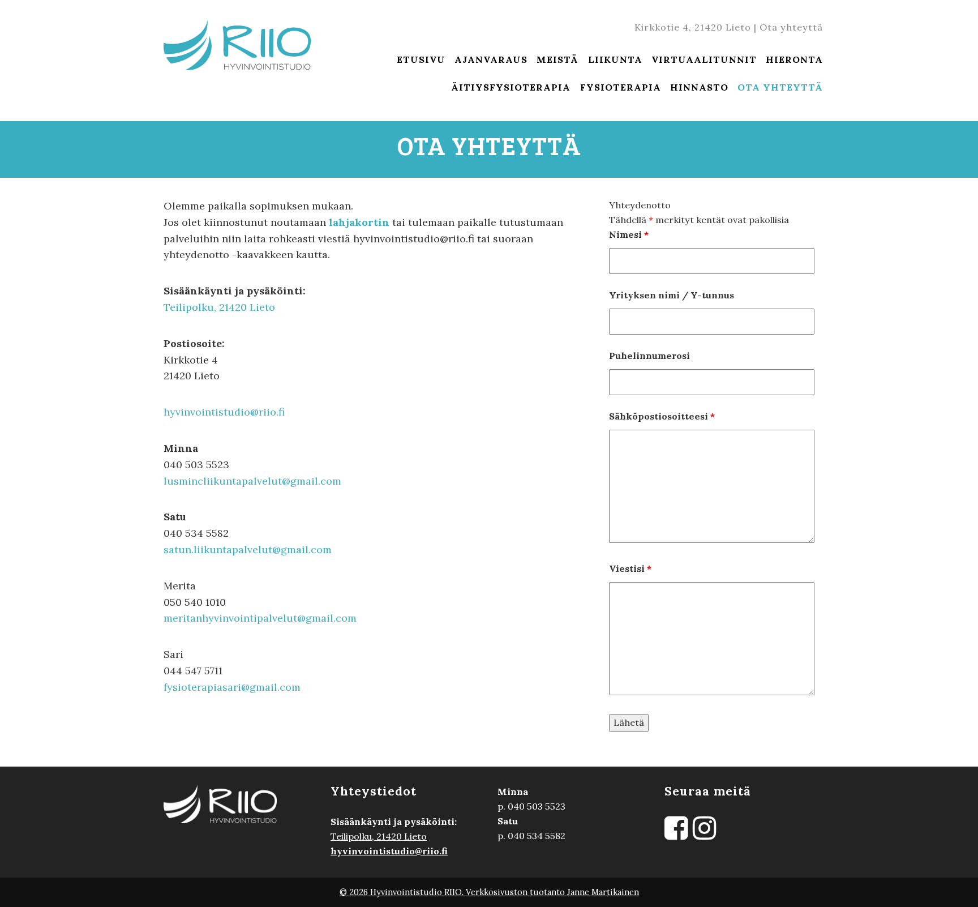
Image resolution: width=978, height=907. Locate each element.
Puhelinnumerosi (649, 355)
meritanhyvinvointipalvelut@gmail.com (260, 617)
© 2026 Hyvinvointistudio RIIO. (403, 892)
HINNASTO (699, 87)
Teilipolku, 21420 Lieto (219, 307)
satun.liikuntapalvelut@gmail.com (248, 549)
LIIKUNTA (615, 59)
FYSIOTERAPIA (620, 87)
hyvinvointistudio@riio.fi (224, 411)
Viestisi (630, 568)
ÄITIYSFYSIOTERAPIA (510, 87)
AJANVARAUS (490, 59)
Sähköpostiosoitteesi (662, 416)
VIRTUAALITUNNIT (704, 59)
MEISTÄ (557, 59)
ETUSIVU (421, 59)
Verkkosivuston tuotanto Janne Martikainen (552, 892)
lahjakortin (357, 222)
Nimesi (629, 234)
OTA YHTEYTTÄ (780, 87)
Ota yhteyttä (791, 27)
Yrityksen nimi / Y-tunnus (671, 295)
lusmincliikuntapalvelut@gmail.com (252, 480)
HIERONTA (794, 59)
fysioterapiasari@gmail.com (232, 687)
